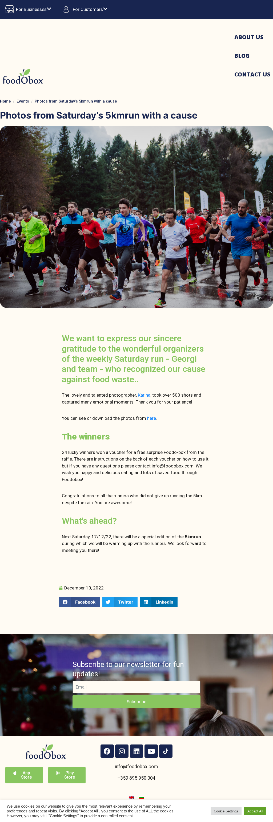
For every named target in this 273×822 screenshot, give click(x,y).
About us (248, 37)
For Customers (88, 9)
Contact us (252, 74)
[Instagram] (122, 751)
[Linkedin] (136, 751)
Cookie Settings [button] (226, 811)
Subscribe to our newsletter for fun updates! (128, 669)
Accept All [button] (255, 811)
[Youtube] (151, 751)
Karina (144, 395)
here (151, 418)
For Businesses (31, 9)
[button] (79, 602)
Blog (242, 55)
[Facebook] (107, 751)
